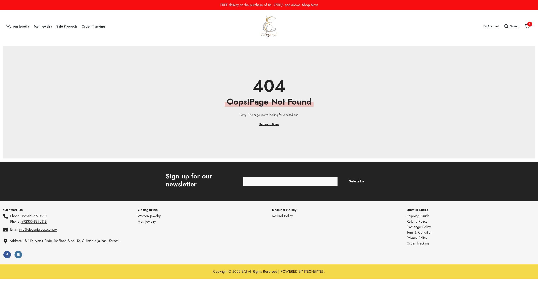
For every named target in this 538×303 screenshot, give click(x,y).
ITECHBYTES (314, 271)
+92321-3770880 (34, 216)
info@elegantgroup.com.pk (38, 229)
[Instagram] (18, 255)
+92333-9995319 (34, 221)
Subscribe (356, 181)
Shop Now (310, 5)
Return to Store (269, 124)
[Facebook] (7, 255)
